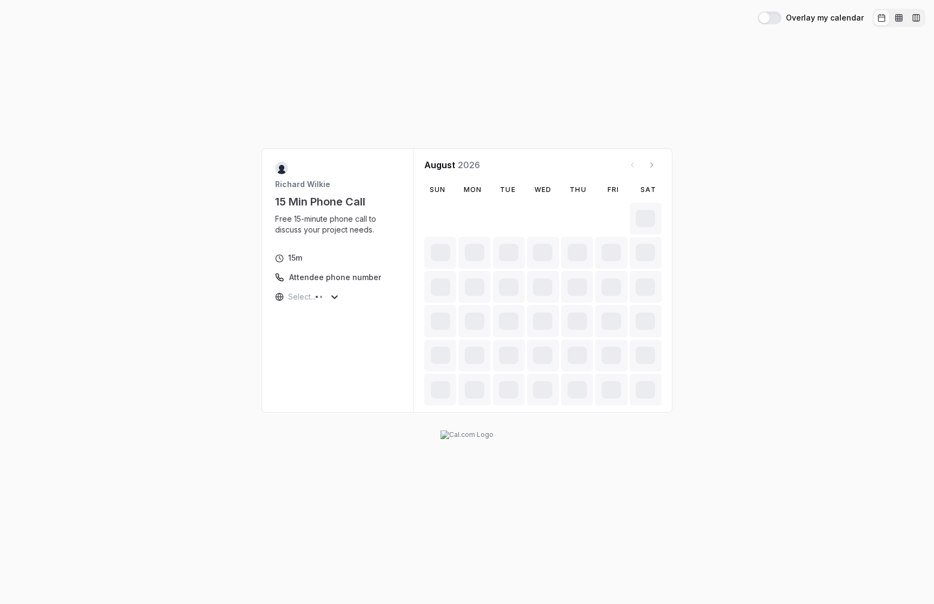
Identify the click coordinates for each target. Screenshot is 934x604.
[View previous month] (632, 165)
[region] (338, 224)
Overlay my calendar (825, 18)
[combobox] (289, 296)
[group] (898, 18)
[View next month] (652, 165)
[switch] (770, 17)
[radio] (881, 18)
